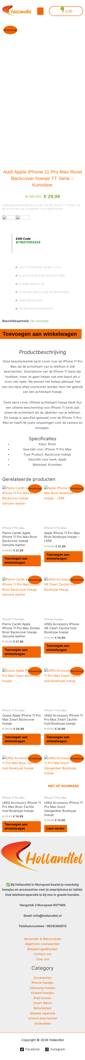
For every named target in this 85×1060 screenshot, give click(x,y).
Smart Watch (42, 1003)
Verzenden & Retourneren (42, 939)
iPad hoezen (42, 998)
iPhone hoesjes (42, 982)
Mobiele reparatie (42, 1013)
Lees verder (55, 828)
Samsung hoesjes (42, 988)
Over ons (42, 959)
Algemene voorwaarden (42, 944)
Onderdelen (42, 1023)
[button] (40, 11)
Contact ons (42, 954)
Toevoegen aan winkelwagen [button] (16, 560)
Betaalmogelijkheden (42, 949)
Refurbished (42, 1008)
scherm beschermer (42, 1018)
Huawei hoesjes (42, 993)
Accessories (42, 977)
